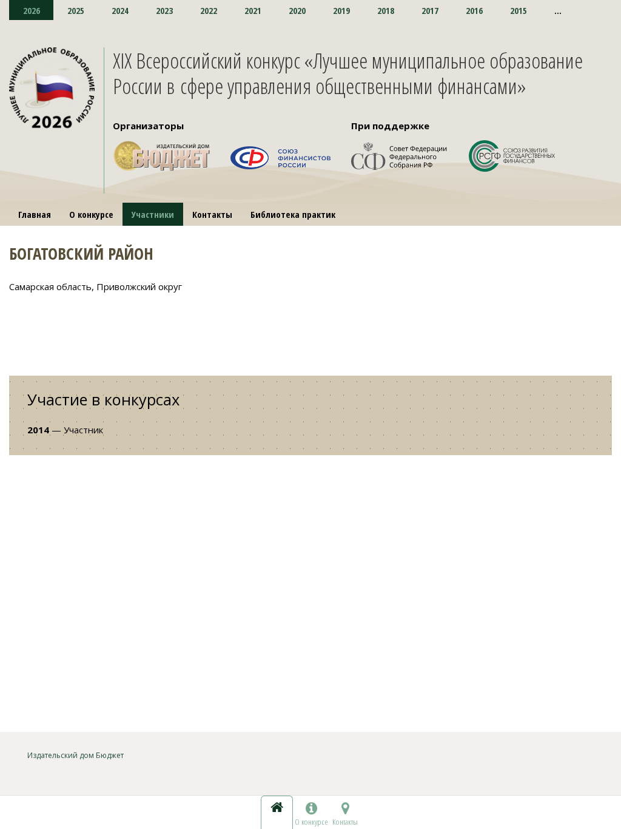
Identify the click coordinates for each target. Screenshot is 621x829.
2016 (474, 10)
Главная (34, 214)
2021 (252, 10)
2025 (75, 10)
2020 (297, 10)
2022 (208, 10)
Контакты (212, 214)
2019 (341, 10)
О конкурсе (91, 214)
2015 (518, 10)
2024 (120, 10)
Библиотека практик (292, 214)
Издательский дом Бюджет (75, 755)
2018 (385, 10)
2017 (429, 10)
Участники (153, 214)
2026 (31, 10)
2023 (164, 10)
